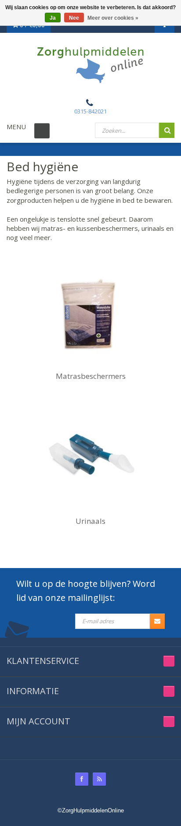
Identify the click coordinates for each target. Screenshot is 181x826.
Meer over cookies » (112, 18)
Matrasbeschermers (91, 376)
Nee (74, 18)
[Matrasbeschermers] (90, 314)
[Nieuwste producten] (99, 779)
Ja (53, 18)
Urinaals (90, 521)
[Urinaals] (90, 459)
